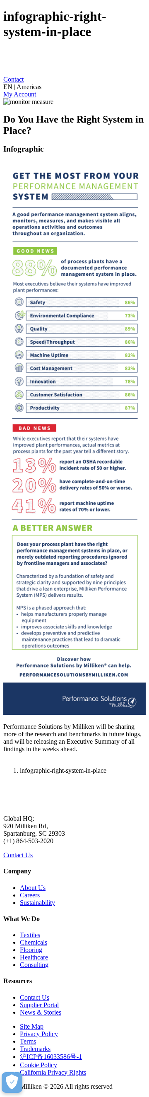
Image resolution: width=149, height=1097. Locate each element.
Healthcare (34, 957)
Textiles (30, 934)
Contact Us (18, 854)
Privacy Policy (39, 1033)
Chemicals (33, 942)
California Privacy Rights (53, 1072)
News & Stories (40, 1012)
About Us (33, 887)
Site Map (31, 1026)
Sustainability (37, 902)
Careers (30, 895)
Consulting (34, 964)
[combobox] (74, 87)
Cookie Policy (38, 1064)
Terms (28, 1041)
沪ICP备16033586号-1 (51, 1056)
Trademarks (35, 1048)
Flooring (31, 949)
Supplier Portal (39, 1004)
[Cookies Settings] (12, 1082)
